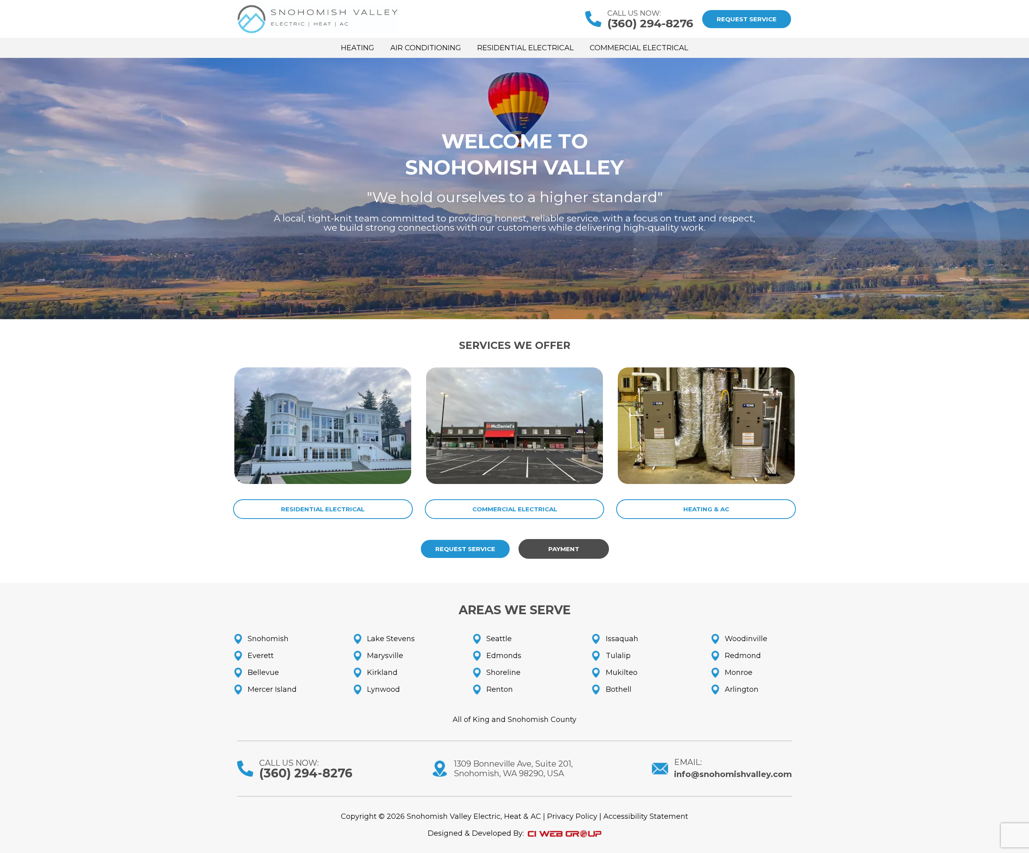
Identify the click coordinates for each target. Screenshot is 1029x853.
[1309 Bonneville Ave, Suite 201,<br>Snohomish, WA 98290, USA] (440, 769)
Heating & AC (706, 509)
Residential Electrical (525, 47)
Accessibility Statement (645, 816)
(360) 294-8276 (650, 23)
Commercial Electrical (639, 47)
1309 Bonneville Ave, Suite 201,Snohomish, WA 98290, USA (513, 768)
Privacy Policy (572, 816)
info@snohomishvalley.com (733, 774)
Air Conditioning (425, 47)
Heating (357, 47)
